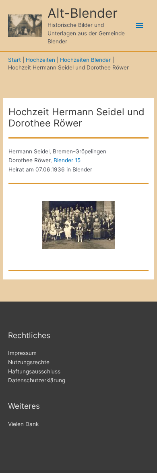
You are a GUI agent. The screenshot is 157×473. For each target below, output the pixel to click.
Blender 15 (67, 160)
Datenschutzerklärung (36, 380)
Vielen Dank (23, 424)
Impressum (22, 353)
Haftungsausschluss (34, 371)
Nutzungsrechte (29, 362)
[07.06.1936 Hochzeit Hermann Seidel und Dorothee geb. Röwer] (78, 225)
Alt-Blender (83, 13)
